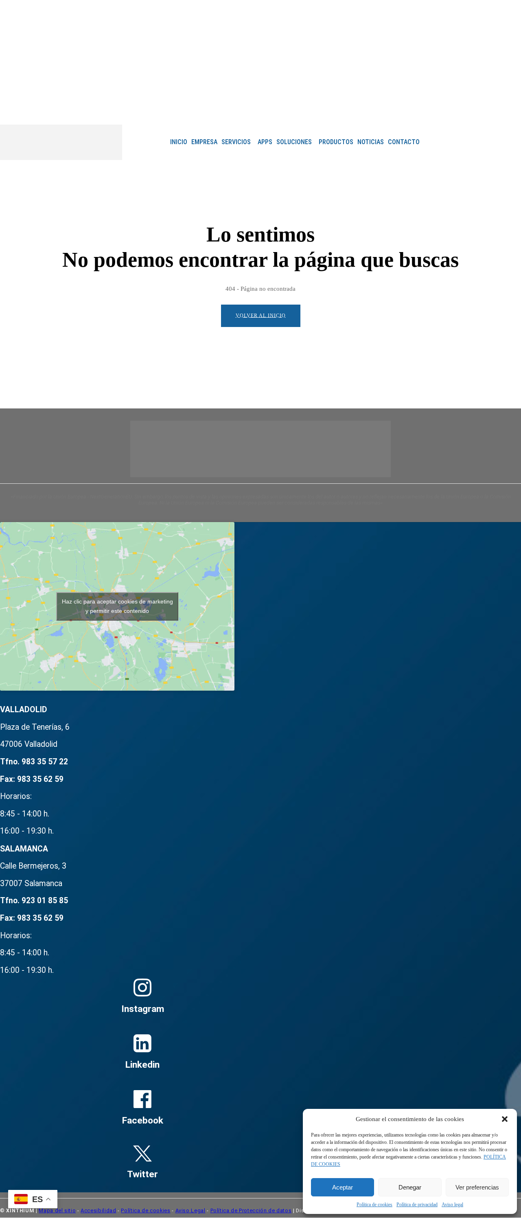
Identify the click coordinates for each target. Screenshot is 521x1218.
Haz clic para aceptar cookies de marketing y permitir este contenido (117, 606)
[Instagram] (310, 111)
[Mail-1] (333, 111)
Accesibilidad (98, 1210)
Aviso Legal (190, 1210)
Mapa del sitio (57, 1210)
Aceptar (342, 1187)
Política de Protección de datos (251, 1210)
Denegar (409, 1187)
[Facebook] (298, 111)
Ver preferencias (477, 1187)
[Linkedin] (321, 111)
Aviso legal (452, 1204)
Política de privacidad (417, 1204)
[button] (505, 1119)
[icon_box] (142, 948)
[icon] (341, 112)
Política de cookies (374, 1204)
